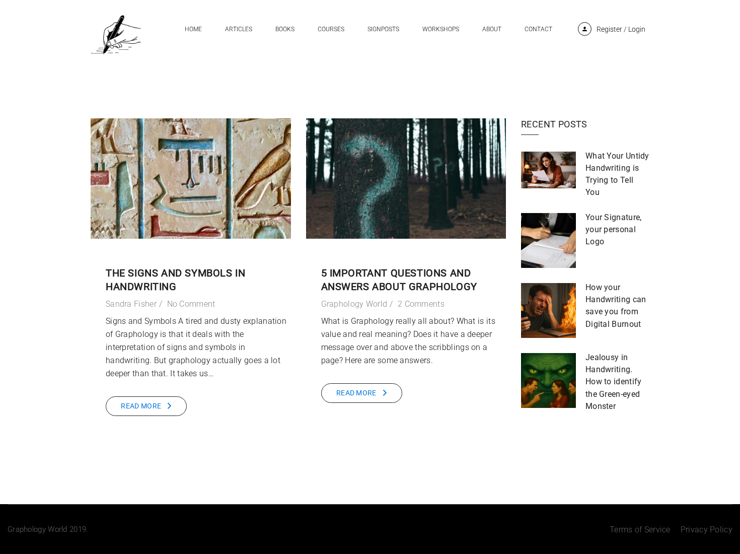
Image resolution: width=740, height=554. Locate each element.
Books (284, 29)
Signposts (383, 29)
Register (609, 29)
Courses (331, 29)
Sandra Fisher (131, 304)
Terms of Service (640, 529)
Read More (141, 406)
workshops (440, 29)
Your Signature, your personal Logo (613, 229)
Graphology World (354, 304)
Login (636, 29)
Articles (238, 29)
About (491, 29)
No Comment (191, 304)
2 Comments (421, 304)
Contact (538, 29)
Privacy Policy (706, 529)
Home (193, 29)
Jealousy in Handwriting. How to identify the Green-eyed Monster (613, 381)
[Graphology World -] (116, 34)
